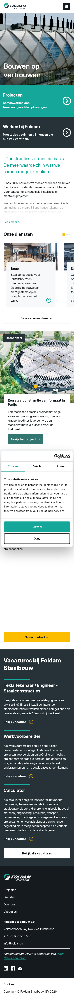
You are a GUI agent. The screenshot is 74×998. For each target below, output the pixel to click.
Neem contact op (37, 637)
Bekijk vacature (15, 722)
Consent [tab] (13, 466)
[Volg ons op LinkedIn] (6, 968)
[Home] (15, 6)
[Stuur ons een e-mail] (20, 968)
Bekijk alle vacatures (37, 853)
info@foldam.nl (13, 943)
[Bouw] (31, 275)
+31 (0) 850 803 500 (17, 936)
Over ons (9, 904)
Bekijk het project (23, 439)
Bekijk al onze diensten (37, 318)
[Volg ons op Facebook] (13, 968)
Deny (37, 538)
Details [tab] (37, 466)
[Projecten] (67, 101)
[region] (37, 591)
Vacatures (10, 911)
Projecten (10, 890)
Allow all (37, 526)
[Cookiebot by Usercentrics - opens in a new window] (54, 456)
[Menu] (66, 6)
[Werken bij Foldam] (67, 132)
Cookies (9, 984)
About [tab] (61, 466)
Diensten (9, 897)
